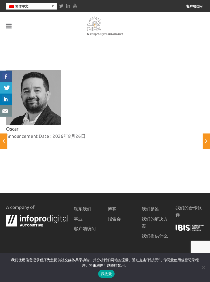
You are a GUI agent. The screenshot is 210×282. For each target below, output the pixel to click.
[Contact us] (6, 111)
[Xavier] (3, 141)
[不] (203, 267)
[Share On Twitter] (6, 88)
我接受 (106, 274)
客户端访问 (194, 6)
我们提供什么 (155, 235)
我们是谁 (150, 209)
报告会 (114, 218)
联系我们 (82, 209)
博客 (112, 209)
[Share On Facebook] (6, 76)
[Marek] (206, 141)
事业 (78, 218)
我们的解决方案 (155, 222)
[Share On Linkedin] (6, 99)
